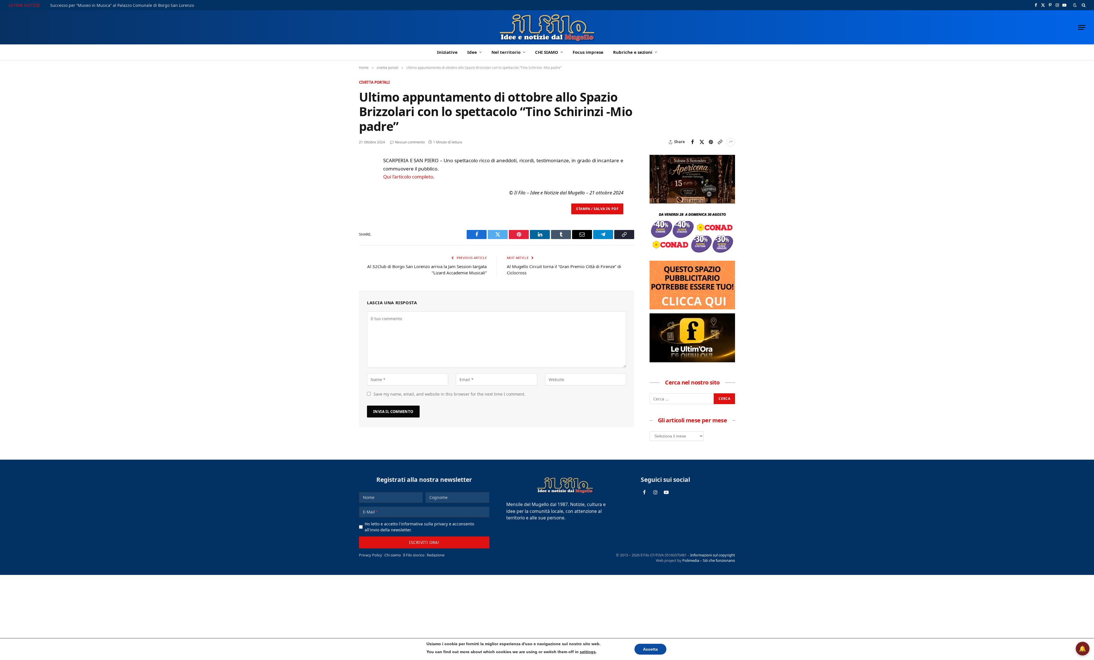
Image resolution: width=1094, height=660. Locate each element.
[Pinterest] (364, 201)
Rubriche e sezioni (632, 52)
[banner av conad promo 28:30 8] (692, 255)
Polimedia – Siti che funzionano (708, 560)
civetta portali (374, 82)
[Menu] (1081, 27)
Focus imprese (588, 52)
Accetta (650, 649)
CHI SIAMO (546, 52)
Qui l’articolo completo (408, 176)
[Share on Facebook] (692, 142)
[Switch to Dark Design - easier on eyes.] (1075, 5)
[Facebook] (364, 175)
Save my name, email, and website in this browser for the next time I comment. (449, 394)
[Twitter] (364, 188)
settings (588, 651)
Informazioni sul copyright (712, 555)
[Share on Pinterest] (711, 142)
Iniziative (447, 52)
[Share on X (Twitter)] (701, 142)
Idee (472, 52)
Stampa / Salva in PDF (597, 208)
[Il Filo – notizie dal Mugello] (547, 27)
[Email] (364, 214)
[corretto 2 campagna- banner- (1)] (692, 360)
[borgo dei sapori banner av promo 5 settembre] (692, 202)
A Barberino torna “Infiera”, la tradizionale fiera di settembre (108, 5)
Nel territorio (506, 52)
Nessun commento (410, 142)
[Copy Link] (720, 142)
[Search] (1083, 5)
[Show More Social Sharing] (730, 142)
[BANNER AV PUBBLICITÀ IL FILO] (692, 308)
